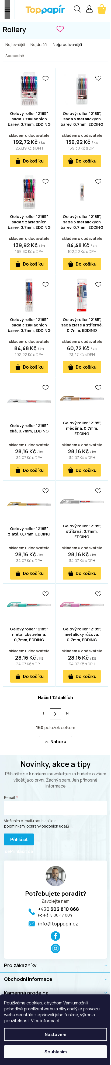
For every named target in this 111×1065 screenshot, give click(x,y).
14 (67, 713)
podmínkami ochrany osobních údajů (36, 826)
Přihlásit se (16, 840)
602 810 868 (58, 909)
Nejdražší (38, 44)
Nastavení (55, 1034)
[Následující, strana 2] (55, 713)
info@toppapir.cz (58, 923)
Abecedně (14, 55)
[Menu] (7, 9)
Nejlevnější (15, 44)
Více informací (45, 1021)
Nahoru (58, 742)
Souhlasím (55, 1052)
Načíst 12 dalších (55, 697)
